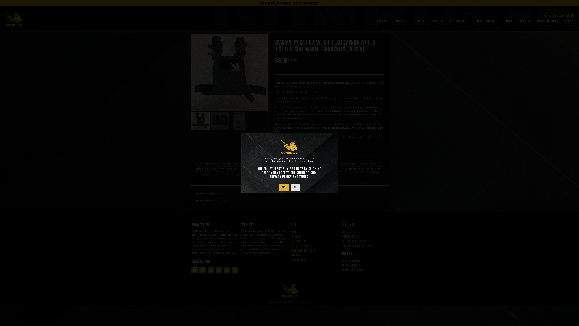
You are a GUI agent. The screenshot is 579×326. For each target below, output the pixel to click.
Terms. (304, 177)
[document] (289, 163)
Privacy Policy (281, 177)
